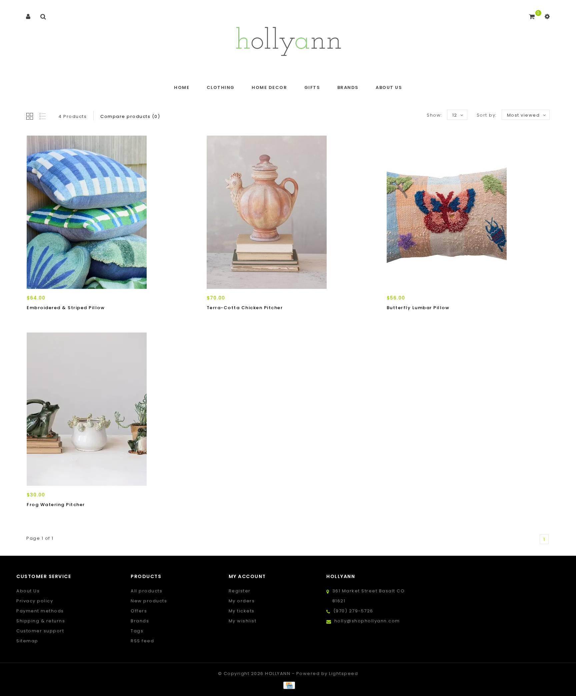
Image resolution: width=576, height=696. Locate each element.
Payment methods (40, 611)
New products (149, 601)
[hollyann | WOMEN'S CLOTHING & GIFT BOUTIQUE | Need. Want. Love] (288, 39)
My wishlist (243, 621)
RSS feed (142, 641)
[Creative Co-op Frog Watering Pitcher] (108, 409)
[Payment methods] (288, 685)
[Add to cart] (33, 320)
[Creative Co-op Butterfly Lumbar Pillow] (468, 212)
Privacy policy (34, 601)
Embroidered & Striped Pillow (66, 308)
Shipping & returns (40, 621)
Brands (348, 87)
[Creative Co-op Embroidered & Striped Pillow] (108, 212)
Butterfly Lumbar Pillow (418, 308)
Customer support (40, 631)
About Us (389, 87)
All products (146, 591)
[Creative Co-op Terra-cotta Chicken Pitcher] (288, 212)
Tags (137, 631)
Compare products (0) (130, 116)
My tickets (242, 611)
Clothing (221, 87)
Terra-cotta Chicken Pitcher (245, 308)
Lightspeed (343, 673)
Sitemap (27, 641)
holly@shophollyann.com (367, 621)
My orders (242, 601)
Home (181, 87)
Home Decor (269, 87)
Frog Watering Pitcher (56, 504)
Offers (139, 611)
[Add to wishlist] (48, 320)
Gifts (312, 87)
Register (240, 591)
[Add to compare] (63, 320)
